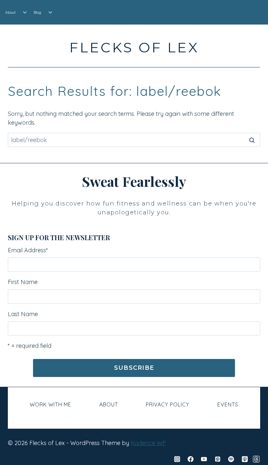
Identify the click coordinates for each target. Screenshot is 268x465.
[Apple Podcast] (245, 459)
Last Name (23, 314)
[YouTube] (204, 459)
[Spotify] (231, 459)
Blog (37, 12)
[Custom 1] (256, 459)
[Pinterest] (218, 459)
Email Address (28, 250)
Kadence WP (148, 443)
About (10, 12)
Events (227, 404)
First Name (23, 282)
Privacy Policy (167, 404)
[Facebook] (190, 459)
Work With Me (50, 404)
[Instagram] (177, 459)
